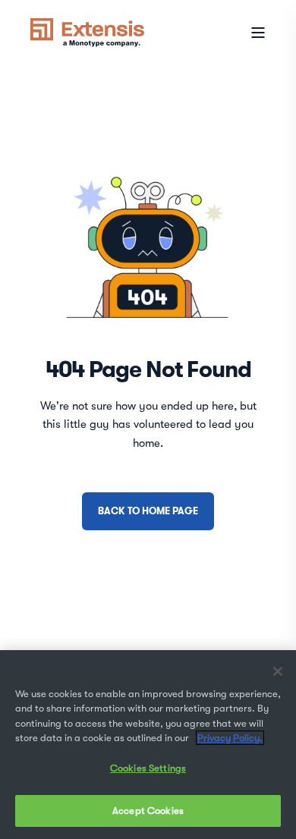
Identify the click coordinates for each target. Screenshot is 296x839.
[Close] (277, 671)
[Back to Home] (87, 31)
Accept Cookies (148, 810)
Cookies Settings (148, 768)
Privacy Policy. (230, 737)
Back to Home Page (148, 510)
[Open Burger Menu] (258, 33)
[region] (148, 744)
